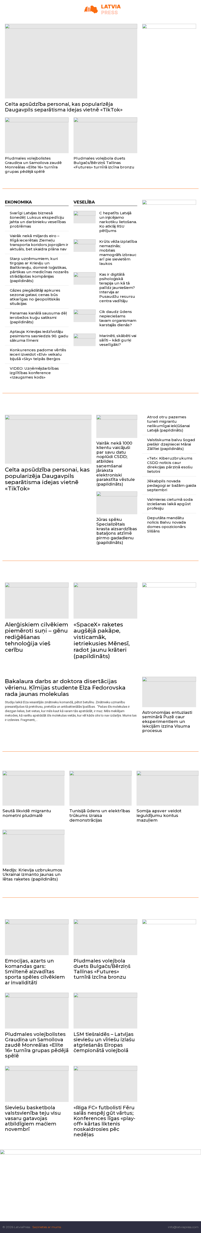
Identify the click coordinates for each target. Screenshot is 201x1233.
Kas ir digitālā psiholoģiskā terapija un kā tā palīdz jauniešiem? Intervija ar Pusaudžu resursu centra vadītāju (117, 287)
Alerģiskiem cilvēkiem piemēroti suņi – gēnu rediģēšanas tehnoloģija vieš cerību (36, 637)
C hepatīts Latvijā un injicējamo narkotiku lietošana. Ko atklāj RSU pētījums (118, 222)
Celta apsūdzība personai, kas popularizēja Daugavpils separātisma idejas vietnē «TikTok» (64, 106)
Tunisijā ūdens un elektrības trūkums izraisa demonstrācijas (99, 815)
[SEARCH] (197, 10)
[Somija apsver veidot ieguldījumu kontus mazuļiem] (168, 788)
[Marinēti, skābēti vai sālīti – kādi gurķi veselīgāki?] (85, 340)
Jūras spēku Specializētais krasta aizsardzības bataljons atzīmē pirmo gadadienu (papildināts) (116, 531)
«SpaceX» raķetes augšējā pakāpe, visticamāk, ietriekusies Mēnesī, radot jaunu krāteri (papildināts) (102, 640)
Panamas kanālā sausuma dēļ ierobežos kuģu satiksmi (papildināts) (38, 317)
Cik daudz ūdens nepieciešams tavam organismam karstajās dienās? (117, 318)
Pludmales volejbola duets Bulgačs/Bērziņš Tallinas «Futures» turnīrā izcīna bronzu (104, 162)
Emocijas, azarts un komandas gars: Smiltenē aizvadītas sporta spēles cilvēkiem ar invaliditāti (35, 971)
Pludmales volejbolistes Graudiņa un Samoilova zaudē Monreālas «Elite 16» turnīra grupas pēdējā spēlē (33, 165)
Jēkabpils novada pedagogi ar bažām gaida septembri (171, 485)
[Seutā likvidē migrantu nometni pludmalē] (33, 788)
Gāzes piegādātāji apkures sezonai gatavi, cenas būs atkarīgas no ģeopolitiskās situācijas (35, 297)
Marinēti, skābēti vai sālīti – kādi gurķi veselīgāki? (117, 340)
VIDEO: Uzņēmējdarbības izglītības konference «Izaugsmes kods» (34, 372)
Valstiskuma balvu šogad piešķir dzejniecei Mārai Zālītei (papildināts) (171, 444)
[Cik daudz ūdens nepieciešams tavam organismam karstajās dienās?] (85, 316)
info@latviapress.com (183, 1227)
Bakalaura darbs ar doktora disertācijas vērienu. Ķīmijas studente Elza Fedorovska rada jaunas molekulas (65, 687)
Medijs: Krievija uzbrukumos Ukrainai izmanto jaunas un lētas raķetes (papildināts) (32, 874)
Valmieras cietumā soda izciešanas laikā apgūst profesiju (170, 504)
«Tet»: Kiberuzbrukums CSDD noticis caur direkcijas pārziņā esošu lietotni (170, 465)
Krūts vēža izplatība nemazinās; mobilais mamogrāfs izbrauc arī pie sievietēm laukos (118, 252)
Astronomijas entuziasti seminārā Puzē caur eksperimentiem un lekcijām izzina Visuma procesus (167, 721)
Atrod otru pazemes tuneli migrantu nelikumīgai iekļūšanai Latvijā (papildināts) (168, 424)
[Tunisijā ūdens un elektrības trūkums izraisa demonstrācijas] (100, 788)
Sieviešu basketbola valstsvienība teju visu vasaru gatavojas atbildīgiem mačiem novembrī (33, 1118)
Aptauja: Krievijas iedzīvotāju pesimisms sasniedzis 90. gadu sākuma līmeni (39, 336)
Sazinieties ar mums (46, 1227)
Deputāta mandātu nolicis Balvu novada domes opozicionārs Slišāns (166, 524)
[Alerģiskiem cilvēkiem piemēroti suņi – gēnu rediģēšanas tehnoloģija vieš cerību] (37, 600)
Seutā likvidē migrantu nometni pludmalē (26, 813)
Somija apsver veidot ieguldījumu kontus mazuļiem (159, 815)
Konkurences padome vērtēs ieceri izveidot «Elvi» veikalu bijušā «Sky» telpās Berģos (38, 354)
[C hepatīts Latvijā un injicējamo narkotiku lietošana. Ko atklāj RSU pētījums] (85, 217)
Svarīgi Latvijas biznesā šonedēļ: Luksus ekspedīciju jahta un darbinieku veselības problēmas (38, 220)
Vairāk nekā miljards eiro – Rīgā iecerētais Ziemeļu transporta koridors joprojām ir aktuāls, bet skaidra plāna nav (39, 242)
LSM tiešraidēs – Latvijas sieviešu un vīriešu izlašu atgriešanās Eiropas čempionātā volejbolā (104, 1042)
